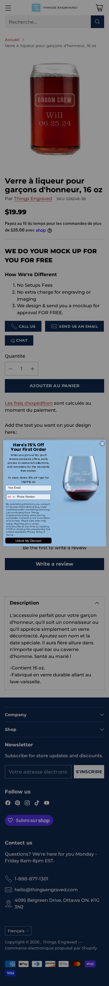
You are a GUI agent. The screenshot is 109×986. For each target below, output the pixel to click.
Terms (9, 534)
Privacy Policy (35, 532)
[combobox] (10, 496)
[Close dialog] (102, 443)
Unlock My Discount (28, 540)
